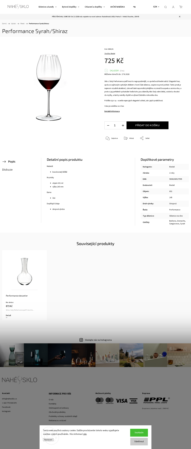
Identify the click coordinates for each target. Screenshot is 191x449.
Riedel (172, 166)
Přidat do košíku (147, 125)
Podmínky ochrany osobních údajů (63, 416)
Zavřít (175, 147)
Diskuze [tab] (7, 169)
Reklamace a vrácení (57, 420)
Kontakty (52, 403)
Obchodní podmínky (57, 412)
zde (85, 434)
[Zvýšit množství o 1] (122, 125)
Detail (8, 315)
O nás (51, 399)
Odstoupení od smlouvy (59, 408)
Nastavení (48, 440)
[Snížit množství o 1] (108, 125)
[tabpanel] (24, 285)
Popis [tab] (11, 161)
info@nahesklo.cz (9, 398)
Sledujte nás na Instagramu (98, 340)
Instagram (6, 411)
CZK (155, 7)
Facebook (6, 407)
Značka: (109, 53)
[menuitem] (47, 7)
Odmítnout (139, 441)
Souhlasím (139, 432)
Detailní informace (112, 111)
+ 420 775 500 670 (9, 403)
